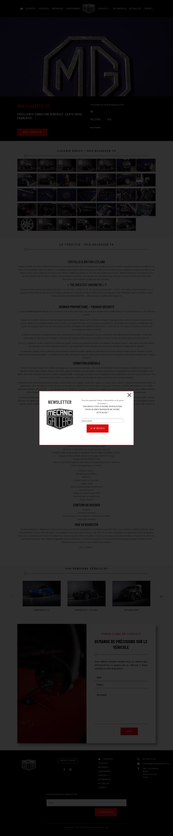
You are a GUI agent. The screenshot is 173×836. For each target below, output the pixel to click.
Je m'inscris (97, 428)
